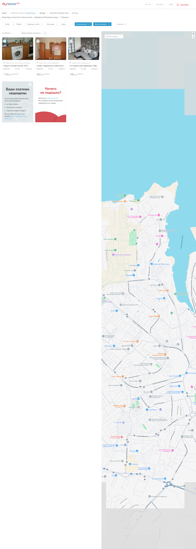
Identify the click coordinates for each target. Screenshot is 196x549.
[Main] (10, 4)
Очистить (120, 24)
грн (10, 75)
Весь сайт (160, 4)
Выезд (19, 24)
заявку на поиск (52, 98)
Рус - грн (147, 4)
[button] (193, 34)
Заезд (7, 24)
